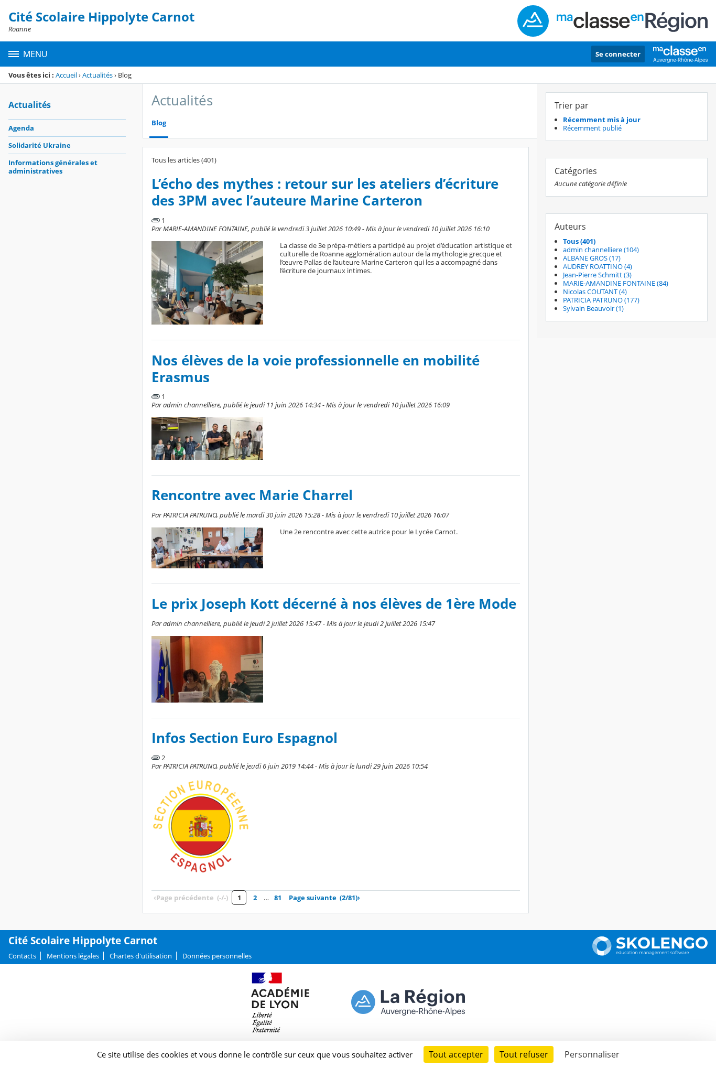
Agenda (21, 128)
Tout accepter (456, 1054)
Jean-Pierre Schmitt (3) (597, 275)
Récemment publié (592, 128)
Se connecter (618, 54)
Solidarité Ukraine (39, 145)
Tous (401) (579, 241)
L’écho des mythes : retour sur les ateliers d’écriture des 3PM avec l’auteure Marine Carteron (324, 192)
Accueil (66, 75)
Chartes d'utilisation (141, 956)
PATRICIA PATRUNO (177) (601, 300)
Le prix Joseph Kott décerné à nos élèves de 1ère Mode (333, 604)
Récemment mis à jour (602, 119)
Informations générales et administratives (52, 167)
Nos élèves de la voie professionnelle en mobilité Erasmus (315, 368)
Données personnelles (217, 956)
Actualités (97, 75)
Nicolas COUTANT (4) (595, 291)
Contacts (22, 956)
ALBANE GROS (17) (592, 258)
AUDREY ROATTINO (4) (597, 266)
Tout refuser (524, 1054)
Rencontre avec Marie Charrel (252, 495)
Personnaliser (592, 1054)
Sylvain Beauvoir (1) (593, 308)
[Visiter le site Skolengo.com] (650, 953)
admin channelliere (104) (601, 249)
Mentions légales (73, 956)
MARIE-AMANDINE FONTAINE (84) (615, 283)
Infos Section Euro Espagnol (244, 738)
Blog (158, 122)
